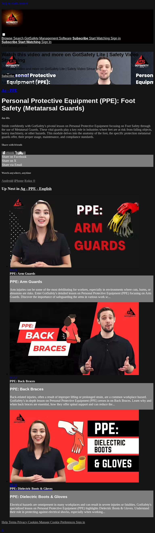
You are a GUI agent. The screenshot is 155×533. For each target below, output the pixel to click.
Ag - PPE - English (36, 188)
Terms (13, 522)
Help (5, 522)
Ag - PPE (9, 90)
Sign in (116, 38)
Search (18, 38)
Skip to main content (15, 3)
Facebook (8, 153)
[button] (3, 34)
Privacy (22, 522)
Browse (7, 38)
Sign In (46, 42)
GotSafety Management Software (48, 38)
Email (22, 153)
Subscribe (8, 75)
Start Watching (100, 38)
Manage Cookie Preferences (57, 522)
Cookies (33, 522)
